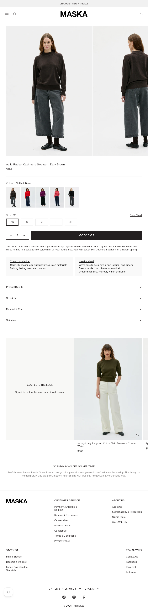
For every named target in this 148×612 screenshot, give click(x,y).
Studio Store (119, 517)
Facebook (131, 562)
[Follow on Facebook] (64, 597)
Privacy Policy (62, 541)
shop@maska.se (88, 271)
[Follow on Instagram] (74, 597)
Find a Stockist (14, 556)
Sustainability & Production (127, 512)
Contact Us (60, 530)
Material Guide (62, 525)
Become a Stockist (16, 562)
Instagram (131, 572)
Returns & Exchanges (66, 515)
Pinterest (131, 567)
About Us (117, 507)
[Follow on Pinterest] (84, 597)
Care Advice (61, 520)
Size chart (136, 215)
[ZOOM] (132, 147)
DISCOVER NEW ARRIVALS (74, 4)
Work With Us (119, 522)
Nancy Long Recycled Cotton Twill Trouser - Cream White (106, 445)
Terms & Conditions (65, 536)
